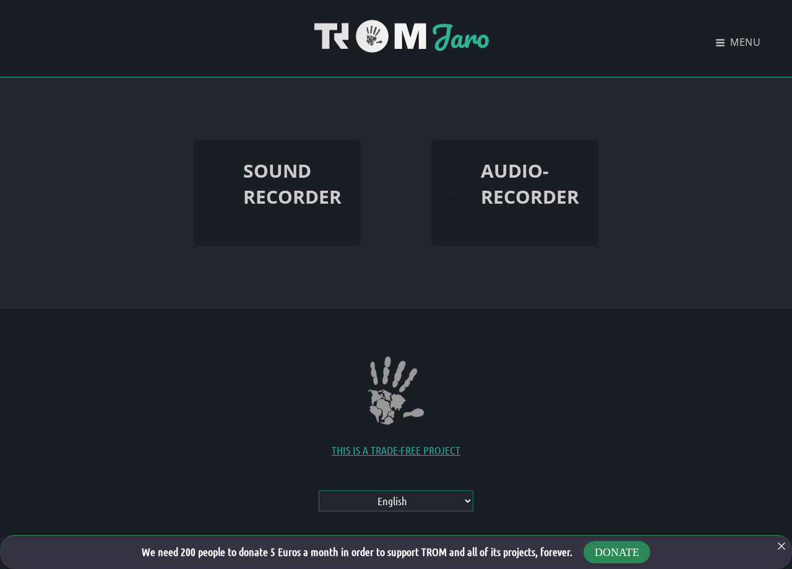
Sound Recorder (292, 183)
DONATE (617, 552)
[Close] (781, 546)
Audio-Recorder (530, 183)
